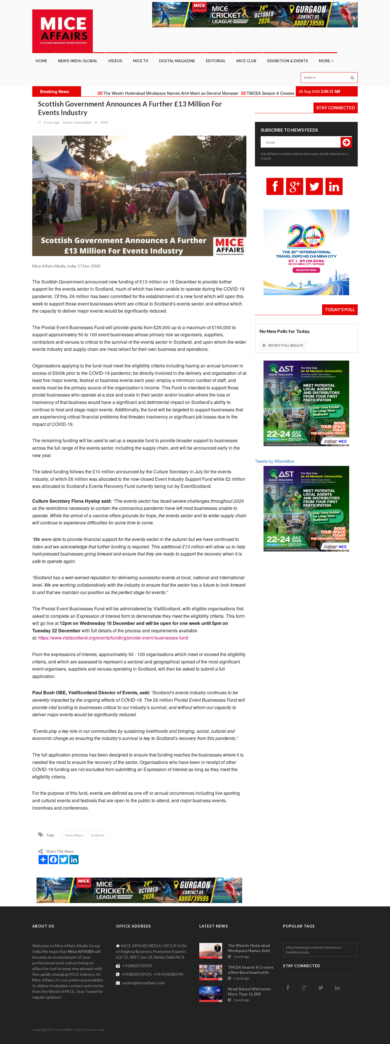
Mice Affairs (74, 835)
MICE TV (140, 61)
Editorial (216, 61)
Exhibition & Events (287, 61)
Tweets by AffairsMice (274, 461)
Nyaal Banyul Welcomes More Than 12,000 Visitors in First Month (249, 994)
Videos (115, 61)
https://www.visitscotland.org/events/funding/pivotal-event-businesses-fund (113, 637)
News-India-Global (77, 61)
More (324, 61)
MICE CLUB (246, 61)
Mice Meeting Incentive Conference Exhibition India (313, 949)
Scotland (97, 835)
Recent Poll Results (285, 345)
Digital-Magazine (177, 61)
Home (41, 61)
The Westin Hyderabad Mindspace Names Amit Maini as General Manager (135, 93)
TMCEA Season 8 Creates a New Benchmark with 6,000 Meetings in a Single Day (285, 93)
